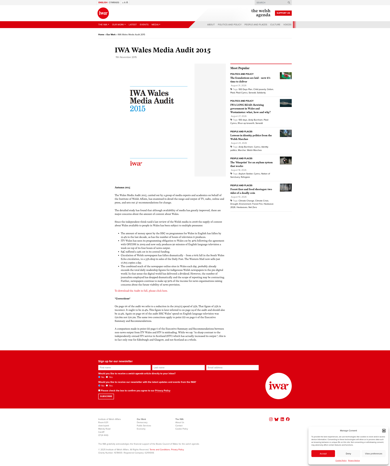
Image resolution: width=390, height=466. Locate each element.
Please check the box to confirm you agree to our (135, 390)
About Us (179, 422)
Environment (245, 204)
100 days (243, 120)
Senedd (252, 92)
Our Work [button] (118, 24)
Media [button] (155, 24)
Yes (110, 377)
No (102, 377)
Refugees (245, 177)
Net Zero (252, 207)
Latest (133, 24)
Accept (323, 453)
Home (101, 34)
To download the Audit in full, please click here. (141, 290)
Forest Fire (257, 204)
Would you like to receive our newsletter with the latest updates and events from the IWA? (147, 382)
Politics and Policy (229, 24)
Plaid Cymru (242, 92)
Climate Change (246, 200)
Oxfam (270, 89)
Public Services (144, 425)
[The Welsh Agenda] (260, 13)
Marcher (242, 150)
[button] (383, 430)
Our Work (111, 34)
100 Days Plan (245, 89)
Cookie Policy (341, 460)
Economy (141, 429)
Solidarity (261, 92)
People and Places (256, 24)
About (211, 24)
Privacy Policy (162, 390)
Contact (179, 425)
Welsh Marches (254, 150)
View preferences (373, 453)
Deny (348, 453)
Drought (234, 204)
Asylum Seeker (246, 173)
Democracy (142, 422)
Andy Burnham (255, 120)
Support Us (283, 13)
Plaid (232, 92)
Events (144, 24)
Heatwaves (242, 207)
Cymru (257, 147)
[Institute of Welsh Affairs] (103, 13)
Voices (287, 24)
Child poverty (259, 89)
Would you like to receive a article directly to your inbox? (137, 373)
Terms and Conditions (160, 449)
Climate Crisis (261, 200)
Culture (275, 24)
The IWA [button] (102, 24)
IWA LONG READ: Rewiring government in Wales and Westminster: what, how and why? (250, 108)
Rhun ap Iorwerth (246, 123)
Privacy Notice (354, 460)
